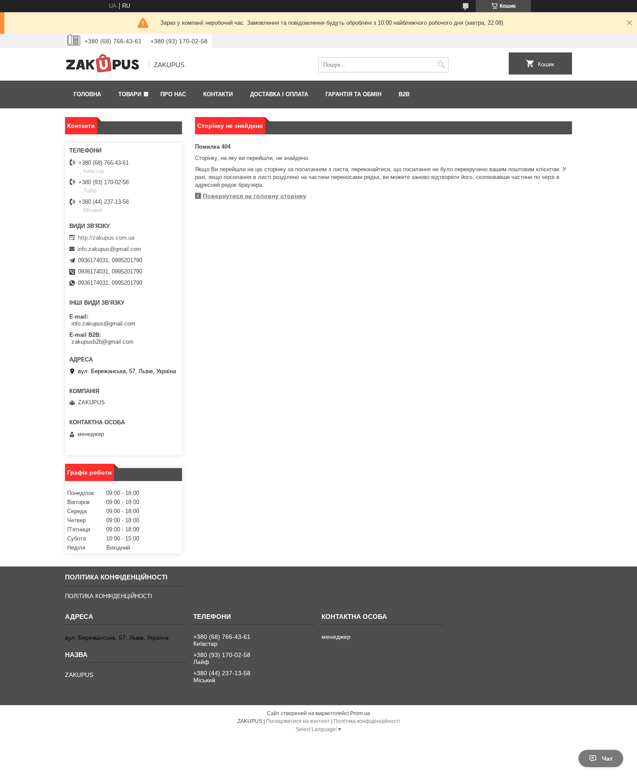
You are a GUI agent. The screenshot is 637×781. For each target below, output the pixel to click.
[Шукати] (440, 64)
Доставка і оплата (279, 94)
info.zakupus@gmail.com (109, 249)
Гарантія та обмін (353, 94)
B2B (404, 94)
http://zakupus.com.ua (106, 237)
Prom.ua (360, 713)
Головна (87, 94)
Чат (607, 758)
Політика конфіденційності (367, 721)
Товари (129, 94)
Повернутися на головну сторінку (254, 195)
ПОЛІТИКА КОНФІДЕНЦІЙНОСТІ (108, 596)
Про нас (173, 94)
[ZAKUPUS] (104, 65)
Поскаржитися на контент (298, 721)
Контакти (218, 94)
